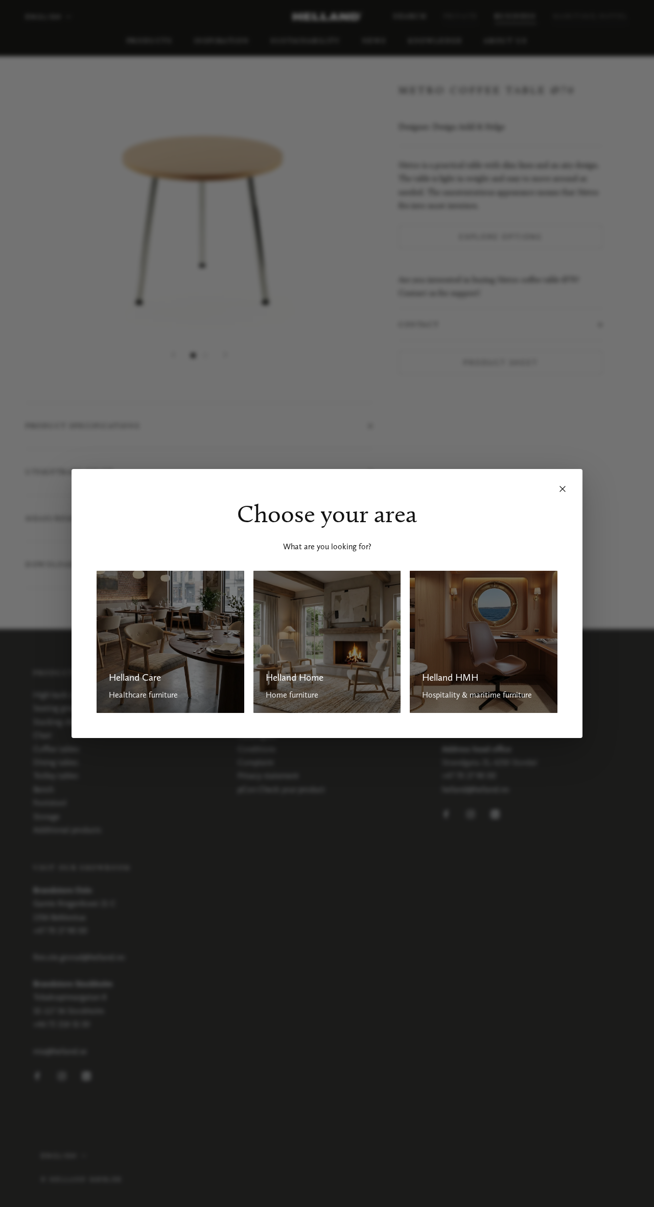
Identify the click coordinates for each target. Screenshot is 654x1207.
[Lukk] (562, 489)
